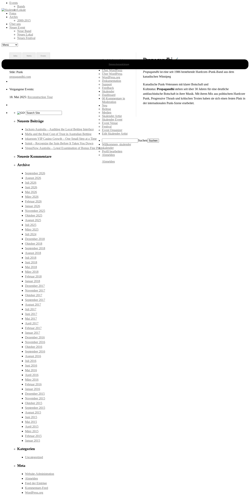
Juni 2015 (31, 417)
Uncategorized (34, 457)
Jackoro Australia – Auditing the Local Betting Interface (59, 129)
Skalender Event (112, 119)
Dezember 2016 (35, 337)
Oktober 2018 (33, 243)
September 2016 (35, 351)
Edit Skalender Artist (115, 133)
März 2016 (31, 379)
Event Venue (110, 123)
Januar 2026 (32, 206)
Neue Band (24, 31)
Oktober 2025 (33, 215)
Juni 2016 (31, 365)
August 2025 (33, 220)
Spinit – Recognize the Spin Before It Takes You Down (59, 143)
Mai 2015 (31, 421)
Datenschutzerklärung (119, 64)
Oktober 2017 (33, 295)
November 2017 (35, 290)
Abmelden (31, 478)
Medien (106, 112)
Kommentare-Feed (36, 488)
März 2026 (31, 196)
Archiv (13, 17)
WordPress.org (34, 492)
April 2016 (31, 375)
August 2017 (33, 304)
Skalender (108, 91)
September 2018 (35, 248)
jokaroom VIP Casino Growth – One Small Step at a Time (61, 138)
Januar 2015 (32, 440)
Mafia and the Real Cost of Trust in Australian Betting (58, 134)
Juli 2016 (30, 361)
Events (13, 2)
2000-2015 (24, 20)
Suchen (142, 140)
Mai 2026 (31, 192)
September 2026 (35, 173)
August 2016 (33, 356)
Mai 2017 (31, 318)
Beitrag (106, 109)
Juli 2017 (30, 309)
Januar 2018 (32, 281)
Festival (107, 126)
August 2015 (33, 412)
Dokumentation (111, 80)
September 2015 (35, 407)
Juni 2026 (31, 187)
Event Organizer (112, 130)
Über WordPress (112, 73)
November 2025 (35, 210)
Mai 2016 (31, 370)
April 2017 (31, 323)
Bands (21, 6)
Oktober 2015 (33, 403)
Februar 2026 (33, 201)
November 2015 (35, 398)
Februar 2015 (33, 436)
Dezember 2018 (35, 239)
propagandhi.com (20, 76)
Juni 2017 (31, 314)
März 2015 (31, 431)
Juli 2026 (30, 182)
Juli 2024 (30, 234)
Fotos (12, 13)
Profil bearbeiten (112, 151)
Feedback (108, 88)
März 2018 (31, 271)
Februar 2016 (33, 384)
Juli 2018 (30, 257)
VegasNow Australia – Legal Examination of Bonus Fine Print (63, 148)
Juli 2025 (30, 224)
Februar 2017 (33, 328)
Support (107, 84)
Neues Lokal (25, 34)
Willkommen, (116, 144)
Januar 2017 (32, 332)
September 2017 (35, 300)
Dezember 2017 (35, 285)
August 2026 (33, 178)
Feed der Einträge (36, 483)
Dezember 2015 (35, 393)
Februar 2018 (33, 276)
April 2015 (31, 426)
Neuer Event (17, 27)
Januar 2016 (32, 389)
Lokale (21, 10)
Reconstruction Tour (40, 97)
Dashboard (108, 95)
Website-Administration (39, 473)
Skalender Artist (112, 116)
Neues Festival (26, 38)
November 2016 (35, 342)
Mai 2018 (31, 267)
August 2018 (33, 253)
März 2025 (31, 229)
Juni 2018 (31, 262)
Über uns (15, 24)
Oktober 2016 (33, 346)
